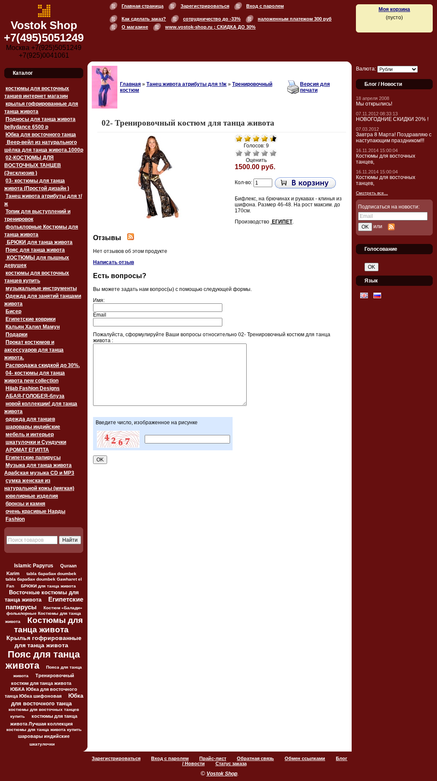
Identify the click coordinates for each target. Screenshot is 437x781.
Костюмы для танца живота (48, 625)
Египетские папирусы (33, 458)
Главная (130, 84)
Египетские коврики (30, 319)
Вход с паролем (265, 6)
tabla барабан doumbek (51, 573)
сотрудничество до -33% (212, 18)
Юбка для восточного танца (41, 135)
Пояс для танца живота (35, 250)
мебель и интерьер (30, 434)
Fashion (15, 519)
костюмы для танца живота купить (44, 729)
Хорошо (264, 153)
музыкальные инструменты (41, 288)
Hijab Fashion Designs (33, 388)
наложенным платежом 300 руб (295, 18)
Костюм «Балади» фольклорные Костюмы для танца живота (43, 614)
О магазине (135, 26)
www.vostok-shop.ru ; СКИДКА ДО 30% (210, 26)
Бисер (13, 311)
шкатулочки (42, 744)
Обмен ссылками (305, 758)
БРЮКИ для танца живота (39, 242)
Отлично (273, 153)
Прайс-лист (212, 758)
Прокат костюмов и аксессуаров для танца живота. (34, 350)
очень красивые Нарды (35, 511)
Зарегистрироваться (205, 6)
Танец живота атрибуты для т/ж (186, 84)
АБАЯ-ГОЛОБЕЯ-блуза (35, 396)
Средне (256, 153)
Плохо (247, 153)
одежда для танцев (30, 419)
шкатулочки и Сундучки (36, 442)
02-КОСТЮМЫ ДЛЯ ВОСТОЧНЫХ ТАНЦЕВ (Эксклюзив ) (32, 165)
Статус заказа (231, 763)
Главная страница (142, 6)
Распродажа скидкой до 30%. (43, 365)
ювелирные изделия (32, 496)
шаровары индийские (33, 427)
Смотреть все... (372, 193)
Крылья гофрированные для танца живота (44, 641)
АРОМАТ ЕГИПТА (27, 450)
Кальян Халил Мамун (33, 327)
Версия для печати (315, 87)
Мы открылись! (374, 104)
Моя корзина (394, 9)
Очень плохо (239, 153)
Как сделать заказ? (144, 18)
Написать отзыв (113, 262)
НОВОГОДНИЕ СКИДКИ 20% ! (392, 119)
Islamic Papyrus (33, 565)
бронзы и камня (25, 504)
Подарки (16, 335)
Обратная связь (255, 758)
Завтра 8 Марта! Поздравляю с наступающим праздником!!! (393, 138)
